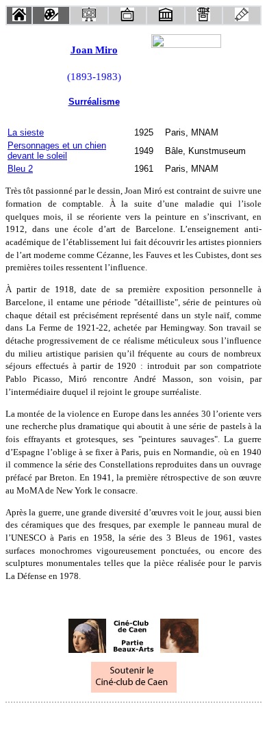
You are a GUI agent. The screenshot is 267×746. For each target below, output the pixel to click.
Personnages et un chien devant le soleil (57, 150)
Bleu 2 (20, 169)
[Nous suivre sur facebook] (107, 721)
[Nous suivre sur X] (133, 721)
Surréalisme (94, 102)
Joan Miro (94, 49)
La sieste (26, 132)
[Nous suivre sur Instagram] (159, 721)
